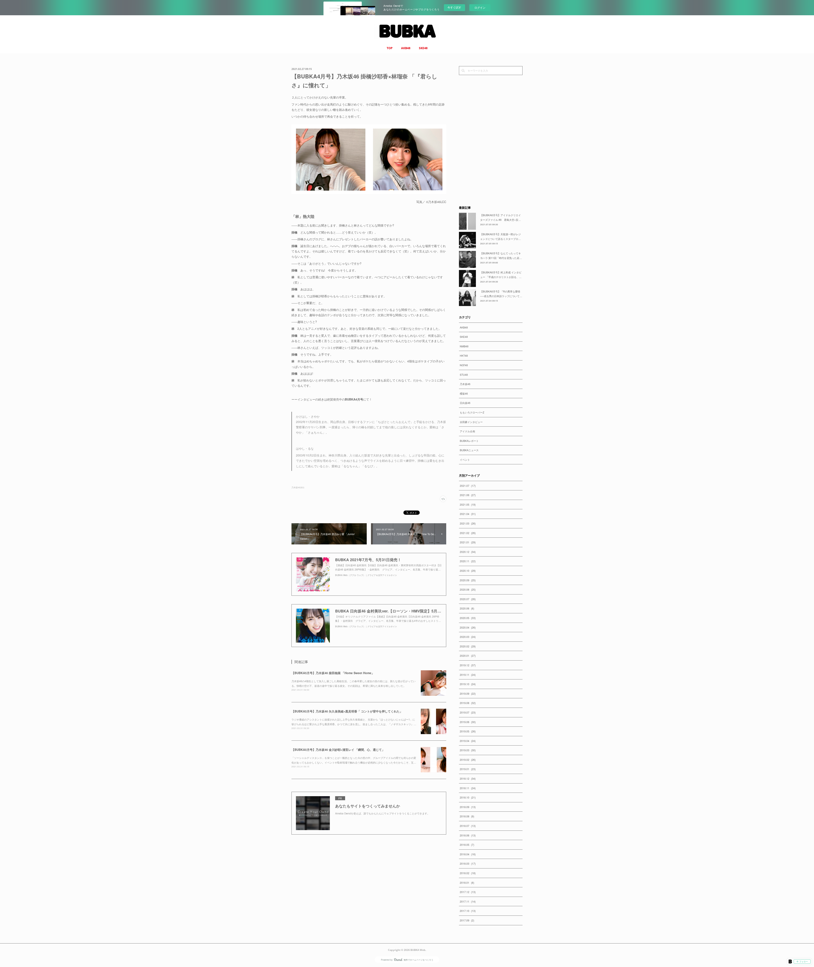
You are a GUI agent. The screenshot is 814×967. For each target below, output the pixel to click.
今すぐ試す (454, 7)
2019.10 (468, 684)
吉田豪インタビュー (471, 422)
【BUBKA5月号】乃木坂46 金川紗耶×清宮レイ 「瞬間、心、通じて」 (338, 749)
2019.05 (468, 731)
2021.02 (468, 533)
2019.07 (468, 712)
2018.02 (468, 873)
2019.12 (468, 665)
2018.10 (468, 797)
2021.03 (468, 523)
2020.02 (468, 646)
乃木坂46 (465, 384)
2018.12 (468, 778)
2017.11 (468, 901)
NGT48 (464, 365)
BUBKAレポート (469, 440)
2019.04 (468, 741)
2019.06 (468, 722)
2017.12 (468, 892)
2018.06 (468, 835)
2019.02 (468, 759)
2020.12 (468, 552)
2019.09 (468, 693)
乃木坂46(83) (297, 487)
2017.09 (467, 920)
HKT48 (464, 355)
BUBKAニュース (469, 450)
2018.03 (468, 863)
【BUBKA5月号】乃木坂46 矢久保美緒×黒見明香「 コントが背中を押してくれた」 (347, 711)
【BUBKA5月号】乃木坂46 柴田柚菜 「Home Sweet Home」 (332, 673)
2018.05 (467, 844)
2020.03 (468, 637)
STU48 (464, 374)
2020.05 (468, 618)
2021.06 (468, 495)
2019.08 (468, 703)
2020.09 (468, 580)
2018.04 (468, 854)
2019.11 (468, 674)
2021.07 (468, 485)
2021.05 (468, 504)
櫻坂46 (464, 393)
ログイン (479, 8)
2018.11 (468, 788)
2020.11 (468, 561)
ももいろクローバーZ (472, 412)
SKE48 (423, 48)
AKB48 (405, 48)
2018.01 (467, 882)
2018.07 (468, 826)
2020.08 (468, 589)
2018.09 (468, 807)
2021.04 (468, 514)
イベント (465, 459)
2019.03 (468, 750)
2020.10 (468, 570)
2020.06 (467, 608)
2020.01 (468, 655)
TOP (390, 48)
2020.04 (468, 627)
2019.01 (468, 769)
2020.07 (468, 599)
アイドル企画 (467, 431)
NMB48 (464, 346)
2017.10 (468, 911)
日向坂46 (465, 403)
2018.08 (467, 816)
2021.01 (468, 542)
